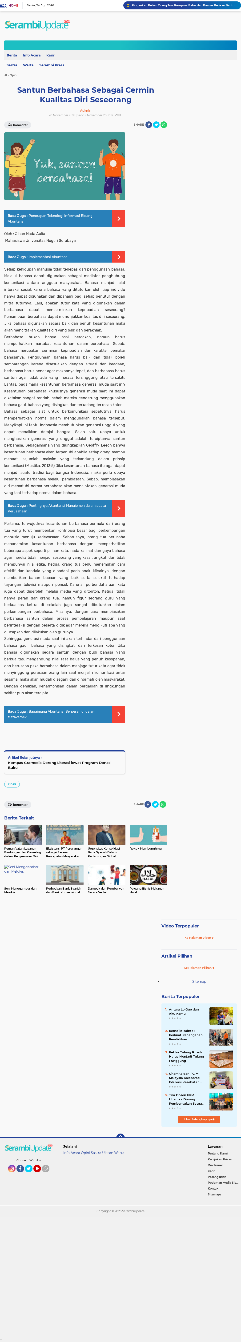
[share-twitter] (156, 124)
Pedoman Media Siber (223, 1182)
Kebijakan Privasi (220, 1159)
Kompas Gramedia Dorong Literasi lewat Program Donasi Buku (59, 765)
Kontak (213, 1188)
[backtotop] (120, 1138)
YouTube (40, 1174)
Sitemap (199, 981)
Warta (28, 65)
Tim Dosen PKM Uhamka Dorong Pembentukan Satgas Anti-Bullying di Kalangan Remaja (186, 1099)
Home (13, 5)
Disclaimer (215, 1165)
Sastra (96, 1153)
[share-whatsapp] (164, 124)
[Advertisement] (120, 1277)
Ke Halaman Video (198, 937)
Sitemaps (214, 1194)
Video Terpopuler (180, 926)
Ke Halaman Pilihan (198, 968)
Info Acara (32, 55)
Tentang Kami (218, 1153)
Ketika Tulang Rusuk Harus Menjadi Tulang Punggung (186, 1056)
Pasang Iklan (217, 1177)
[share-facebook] (148, 124)
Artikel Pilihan (176, 956)
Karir (50, 55)
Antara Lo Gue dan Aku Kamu (184, 1011)
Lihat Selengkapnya (198, 1119)
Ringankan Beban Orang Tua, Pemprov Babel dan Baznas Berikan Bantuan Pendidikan (184, 5)
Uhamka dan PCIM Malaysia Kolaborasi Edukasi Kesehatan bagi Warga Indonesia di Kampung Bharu (186, 1078)
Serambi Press (51, 65)
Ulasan (107, 1153)
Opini (12, 784)
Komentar (20, 805)
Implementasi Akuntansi (48, 257)
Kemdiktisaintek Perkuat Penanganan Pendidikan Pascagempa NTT (186, 1035)
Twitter (31, 1174)
